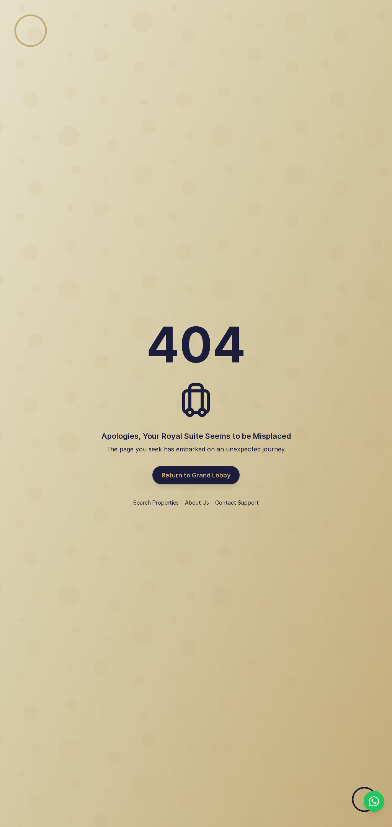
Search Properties (156, 502)
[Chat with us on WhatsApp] (374, 801)
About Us (197, 502)
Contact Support (237, 502)
